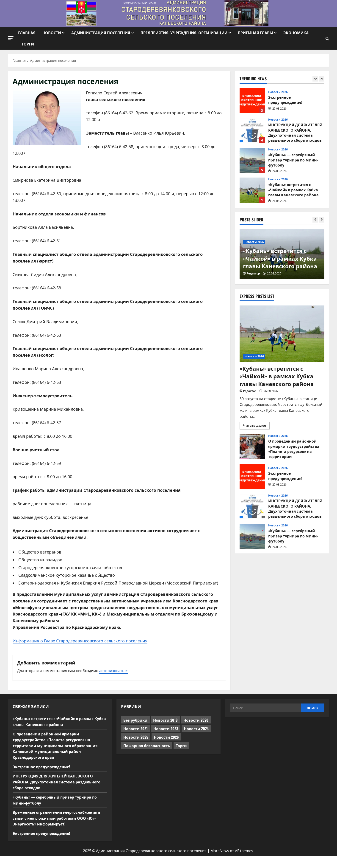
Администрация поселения (100, 32)
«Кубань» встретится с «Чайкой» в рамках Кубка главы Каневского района (252, 190)
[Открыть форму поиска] (327, 38)
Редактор (253, 273)
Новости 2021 (135, 728)
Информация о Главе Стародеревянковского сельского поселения (80, 641)
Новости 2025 (135, 737)
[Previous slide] (315, 79)
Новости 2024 (196, 728)
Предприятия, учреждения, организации (184, 32)
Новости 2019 (165, 720)
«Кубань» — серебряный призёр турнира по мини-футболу (252, 160)
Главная (27, 32)
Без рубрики (135, 720)
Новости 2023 (165, 728)
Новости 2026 (278, 92)
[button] (11, 38)
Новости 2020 (195, 720)
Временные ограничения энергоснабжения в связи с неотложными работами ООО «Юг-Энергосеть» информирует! (56, 818)
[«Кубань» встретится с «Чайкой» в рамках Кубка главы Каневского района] (282, 333)
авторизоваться (113, 670)
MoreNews (219, 850)
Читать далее (256, 426)
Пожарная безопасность (146, 745)
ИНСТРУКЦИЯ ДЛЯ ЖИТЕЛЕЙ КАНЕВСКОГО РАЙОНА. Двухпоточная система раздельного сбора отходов (252, 130)
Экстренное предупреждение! (252, 100)
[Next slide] (321, 79)
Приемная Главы (255, 32)
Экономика (296, 32)
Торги (28, 44)
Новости (51, 32)
